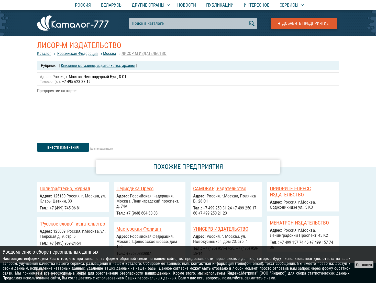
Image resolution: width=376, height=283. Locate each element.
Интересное (256, 5)
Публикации (220, 5)
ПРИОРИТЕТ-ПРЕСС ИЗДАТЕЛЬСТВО (290, 191)
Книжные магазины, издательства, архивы (98, 65)
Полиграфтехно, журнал (65, 188)
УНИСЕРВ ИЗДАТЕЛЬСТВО (220, 229)
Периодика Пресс (134, 188)
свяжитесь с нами (260, 278)
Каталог (44, 53)
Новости (186, 5)
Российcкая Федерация (77, 53)
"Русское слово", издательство (72, 224)
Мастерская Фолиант (139, 229)
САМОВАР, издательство (219, 188)
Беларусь (111, 5)
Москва (109, 53)
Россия (83, 5)
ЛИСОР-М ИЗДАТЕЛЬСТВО (144, 53)
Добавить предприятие (305, 23)
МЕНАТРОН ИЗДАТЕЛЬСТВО (299, 223)
